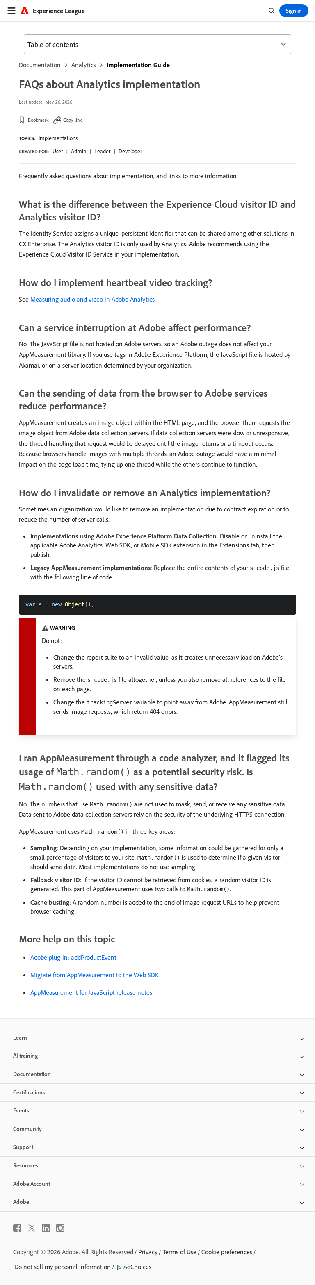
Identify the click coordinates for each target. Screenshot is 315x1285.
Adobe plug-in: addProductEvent (73, 957)
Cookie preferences (226, 1252)
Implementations (58, 138)
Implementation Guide (138, 65)
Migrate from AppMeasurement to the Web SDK (94, 975)
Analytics (83, 65)
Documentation (40, 65)
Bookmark (38, 120)
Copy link (72, 120)
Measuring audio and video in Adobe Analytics (92, 299)
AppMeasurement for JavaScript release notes (91, 992)
